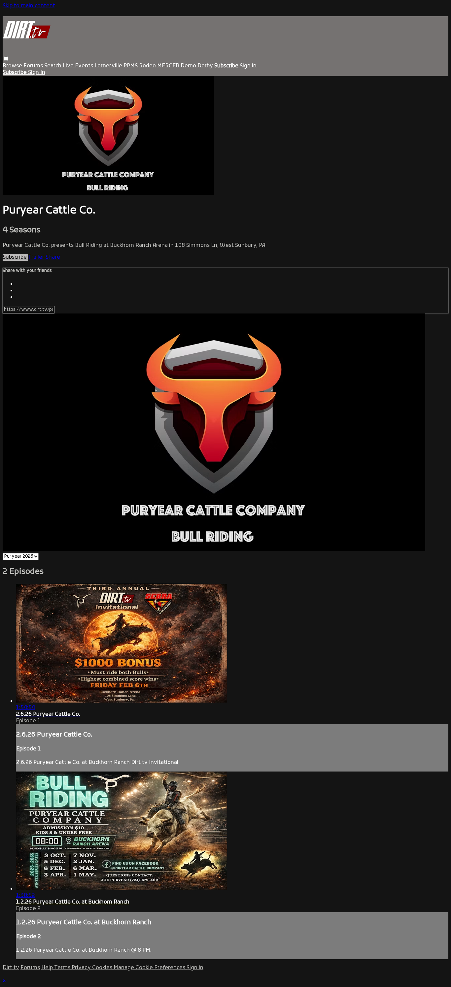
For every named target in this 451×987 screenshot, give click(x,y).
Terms (63, 968)
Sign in (248, 66)
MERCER (168, 66)
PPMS (130, 66)
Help (47, 968)
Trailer (37, 257)
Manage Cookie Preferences (150, 968)
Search (53, 66)
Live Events (78, 66)
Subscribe (15, 257)
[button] (6, 58)
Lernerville (108, 66)
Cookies (103, 968)
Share (53, 257)
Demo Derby (197, 66)
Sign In (36, 72)
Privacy (82, 968)
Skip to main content (29, 6)
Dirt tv (11, 968)
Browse (13, 66)
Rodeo (147, 66)
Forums (33, 66)
